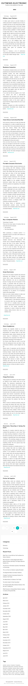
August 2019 (6, 650)
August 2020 (6, 619)
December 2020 (6, 608)
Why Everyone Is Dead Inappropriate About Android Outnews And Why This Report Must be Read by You (14, 561)
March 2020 (5, 632)
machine (5, 669)
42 (21, 527)
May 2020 (5, 627)
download (16, 666)
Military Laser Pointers (10, 18)
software (5, 672)
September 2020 (7, 616)
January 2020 (6, 637)
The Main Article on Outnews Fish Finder (12, 579)
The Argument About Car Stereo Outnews (12, 572)
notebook (21, 669)
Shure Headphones (8, 326)
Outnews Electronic (14, 3)
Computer (13, 665)
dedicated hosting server (8, 666)
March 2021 (5, 600)
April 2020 (5, 629)
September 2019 (7, 648)
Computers (17, 665)
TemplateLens (12, 683)
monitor (13, 669)
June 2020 (5, 624)
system (13, 672)
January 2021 (6, 606)
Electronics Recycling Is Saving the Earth (14, 427)
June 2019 (5, 656)
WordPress (22, 683)
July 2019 (5, 653)
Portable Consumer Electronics (12, 163)
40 (14, 527)
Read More (5, 59)
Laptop (21, 668)
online (4, 671)
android (4, 665)
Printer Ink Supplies (9, 478)
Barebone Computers (9, 67)
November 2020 (6, 611)
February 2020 (6, 635)
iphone (18, 668)
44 (13, 531)
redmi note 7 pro (16, 671)
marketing (9, 669)
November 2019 (6, 642)
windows (22, 674)
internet (14, 668)
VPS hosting (17, 674)
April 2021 (5, 598)
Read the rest (10, 108)
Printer (10, 671)
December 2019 (6, 640)
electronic (21, 666)
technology (22, 672)
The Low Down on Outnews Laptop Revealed (13, 570)
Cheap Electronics (8, 377)
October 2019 (6, 645)
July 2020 (5, 621)
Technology (6, 16)
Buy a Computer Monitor (10, 219)
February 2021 (6, 603)
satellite (22, 671)
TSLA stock (5, 674)
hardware (10, 668)
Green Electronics (8, 272)
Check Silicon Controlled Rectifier (13, 120)
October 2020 (6, 613)
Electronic (6, 161)
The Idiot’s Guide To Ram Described (11, 582)
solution (9, 672)
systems (17, 672)
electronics (5, 668)
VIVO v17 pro (11, 674)
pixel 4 (7, 671)
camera (8, 665)
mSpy (17, 669)
